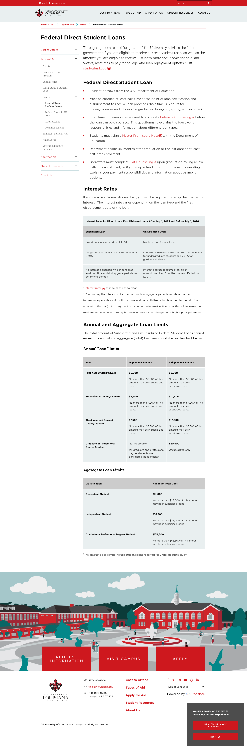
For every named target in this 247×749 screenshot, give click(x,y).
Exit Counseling (141, 162)
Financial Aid (47, 24)
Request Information (66, 659)
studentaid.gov (95, 68)
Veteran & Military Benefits (53, 147)
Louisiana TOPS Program (51, 74)
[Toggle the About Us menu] (75, 175)
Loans (83, 24)
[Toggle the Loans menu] (75, 97)
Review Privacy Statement (215, 725)
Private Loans (52, 121)
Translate (198, 694)
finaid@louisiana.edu (100, 686)
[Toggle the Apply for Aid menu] (75, 156)
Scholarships (50, 81)
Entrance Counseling (175, 117)
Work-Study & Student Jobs (55, 89)
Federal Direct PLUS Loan (56, 114)
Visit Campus (123, 659)
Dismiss (215, 737)
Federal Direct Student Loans (53, 104)
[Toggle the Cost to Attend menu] (75, 49)
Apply (180, 659)
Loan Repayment (54, 127)
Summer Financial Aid (55, 133)
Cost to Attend (110, 12)
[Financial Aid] (51, 13)
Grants (46, 66)
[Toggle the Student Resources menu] (75, 165)
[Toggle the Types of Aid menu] (75, 58)
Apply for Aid (154, 12)
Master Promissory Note (140, 135)
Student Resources (180, 12)
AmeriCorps (49, 139)
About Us (204, 12)
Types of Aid (132, 12)
